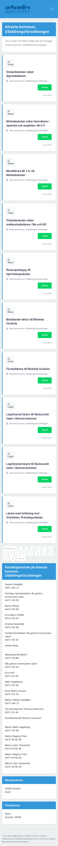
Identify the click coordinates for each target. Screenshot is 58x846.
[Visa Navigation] (52, 9)
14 (51, 553)
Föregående (10, 548)
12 (37, 553)
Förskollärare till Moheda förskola (28, 369)
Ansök (45, 87)
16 (13, 558)
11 (31, 553)
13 (44, 553)
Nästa (21, 558)
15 (6, 558)
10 (24, 553)
